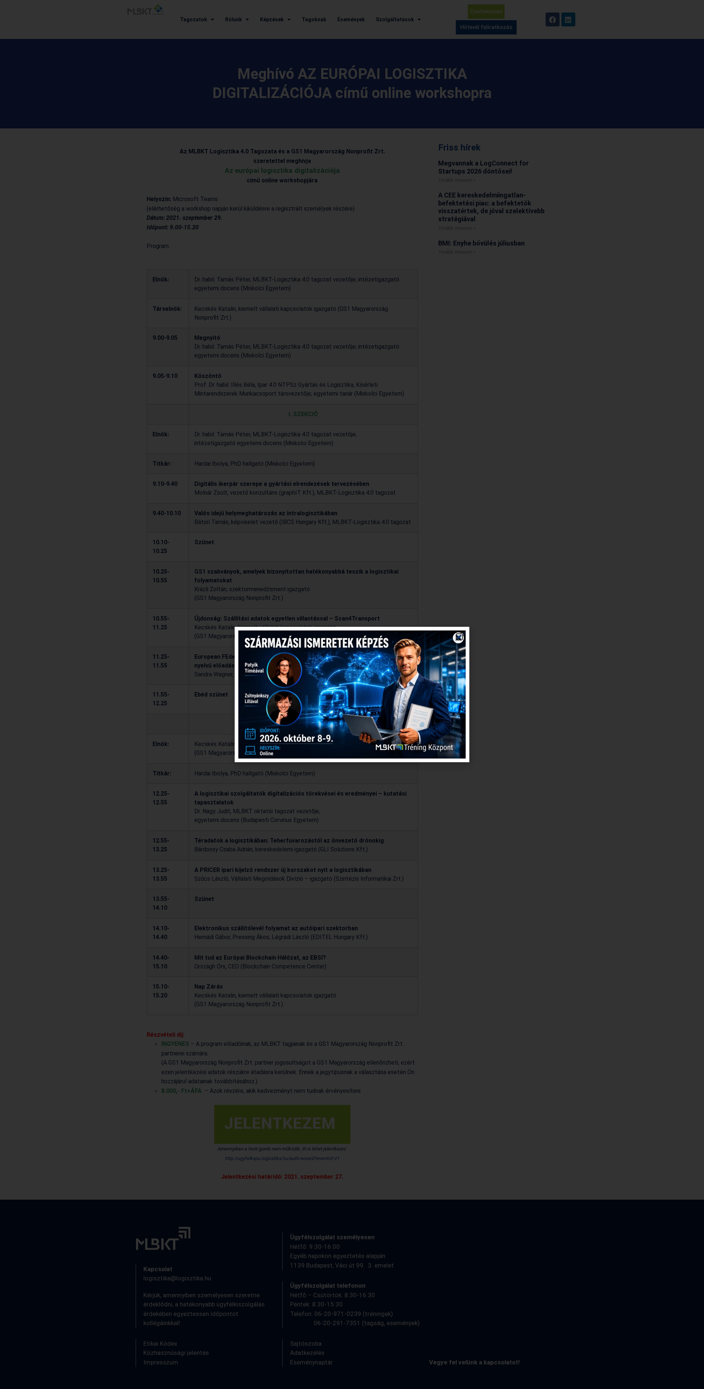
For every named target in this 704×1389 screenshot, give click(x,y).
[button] (459, 637)
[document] (352, 694)
